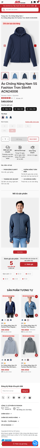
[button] (5, 46)
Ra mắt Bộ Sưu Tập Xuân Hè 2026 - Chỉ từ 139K (18, 6)
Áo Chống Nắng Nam (15, 16)
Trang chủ (4, 16)
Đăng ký (25, 391)
